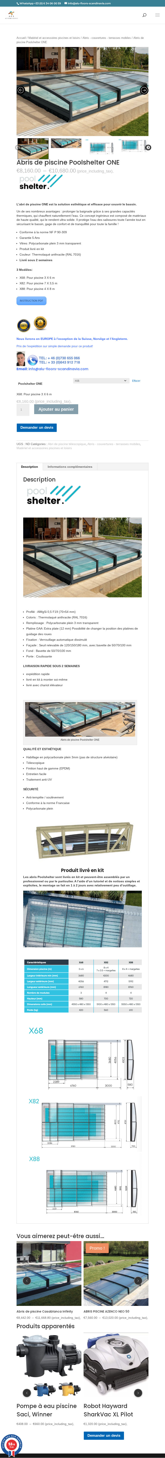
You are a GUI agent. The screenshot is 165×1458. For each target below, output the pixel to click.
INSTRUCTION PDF (31, 300)
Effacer (136, 380)
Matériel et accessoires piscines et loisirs (54, 37)
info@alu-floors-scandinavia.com (58, 368)
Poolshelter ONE (30, 383)
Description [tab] (29, 466)
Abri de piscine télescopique (67, 444)
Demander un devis (36, 427)
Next (147, 147)
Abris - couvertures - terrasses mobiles (106, 37)
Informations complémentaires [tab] (70, 466)
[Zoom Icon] (83, 91)
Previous (17, 147)
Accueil (21, 37)
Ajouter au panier (56, 409)
